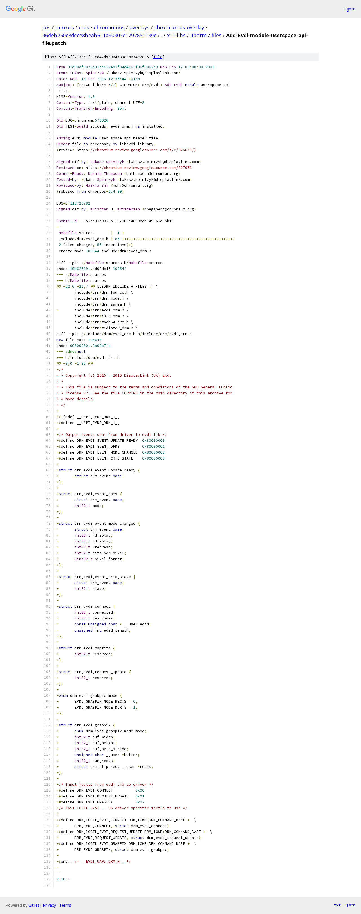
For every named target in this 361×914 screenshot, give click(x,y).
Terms (65, 905)
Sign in (349, 9)
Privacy (49, 905)
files (216, 35)
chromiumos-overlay (179, 27)
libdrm (198, 35)
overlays (139, 27)
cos (46, 27)
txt (337, 905)
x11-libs (176, 35)
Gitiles (33, 905)
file (157, 56)
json (350, 905)
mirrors (64, 27)
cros (84, 27)
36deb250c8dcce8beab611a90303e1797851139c (99, 35)
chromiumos (109, 27)
